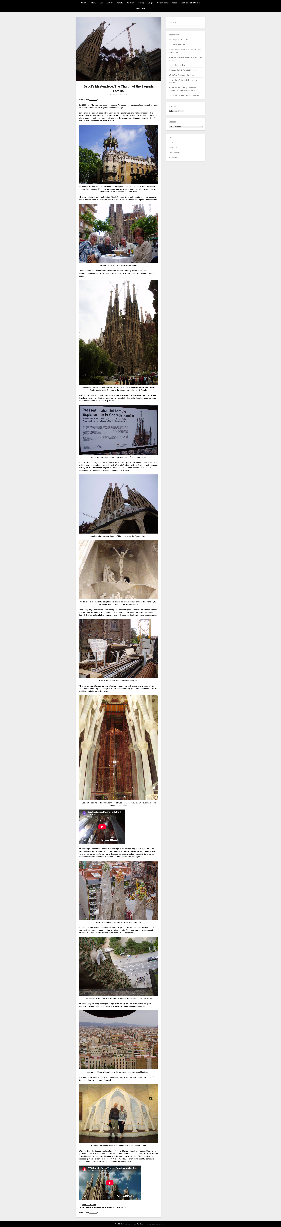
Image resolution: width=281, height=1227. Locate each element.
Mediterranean (162, 3)
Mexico (174, 3)
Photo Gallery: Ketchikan (177, 65)
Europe (150, 3)
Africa (93, 3)
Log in (171, 143)
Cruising (141, 3)
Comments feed (174, 153)
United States (140, 9)
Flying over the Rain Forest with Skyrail (182, 70)
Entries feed (173, 148)
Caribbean (130, 3)
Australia (110, 3)
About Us (84, 3)
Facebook (93, 100)
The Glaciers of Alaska (177, 45)
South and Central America (190, 3)
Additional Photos (89, 1205)
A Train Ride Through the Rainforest (181, 75)
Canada (120, 3)
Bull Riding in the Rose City (178, 40)
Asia (101, 3)
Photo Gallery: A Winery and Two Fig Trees (184, 95)
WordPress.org (174, 158)
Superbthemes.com (159, 1224)
